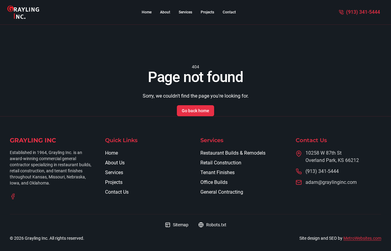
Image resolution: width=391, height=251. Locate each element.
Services (185, 12)
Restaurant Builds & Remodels (232, 153)
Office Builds (214, 182)
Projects (207, 12)
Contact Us (117, 192)
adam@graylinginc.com (331, 182)
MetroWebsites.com (362, 238)
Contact (229, 12)
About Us (115, 163)
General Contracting (221, 192)
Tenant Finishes (217, 172)
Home (147, 12)
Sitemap (180, 224)
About (165, 12)
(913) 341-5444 (322, 171)
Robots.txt (216, 224)
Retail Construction (220, 163)
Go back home (195, 110)
